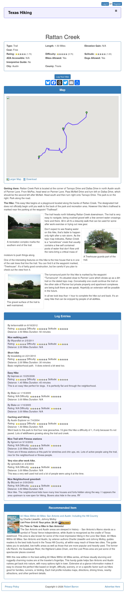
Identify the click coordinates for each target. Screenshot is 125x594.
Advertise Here (112, 586)
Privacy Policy (12, 586)
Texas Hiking (20, 12)
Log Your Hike (62, 76)
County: (49, 66)
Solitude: (89, 53)
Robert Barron (71, 586)
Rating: (11, 53)
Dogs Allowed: (92, 58)
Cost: (10, 49)
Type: (10, 45)
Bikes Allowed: (53, 58)
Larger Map (15, 179)
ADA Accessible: (16, 58)
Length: (49, 45)
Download (31, 179)
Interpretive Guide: (17, 62)
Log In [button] (105, 3)
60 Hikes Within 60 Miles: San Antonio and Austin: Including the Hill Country (59, 515)
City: (9, 66)
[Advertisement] (62, 24)
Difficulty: (50, 53)
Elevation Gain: (93, 45)
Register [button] (117, 3)
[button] (39, 157)
